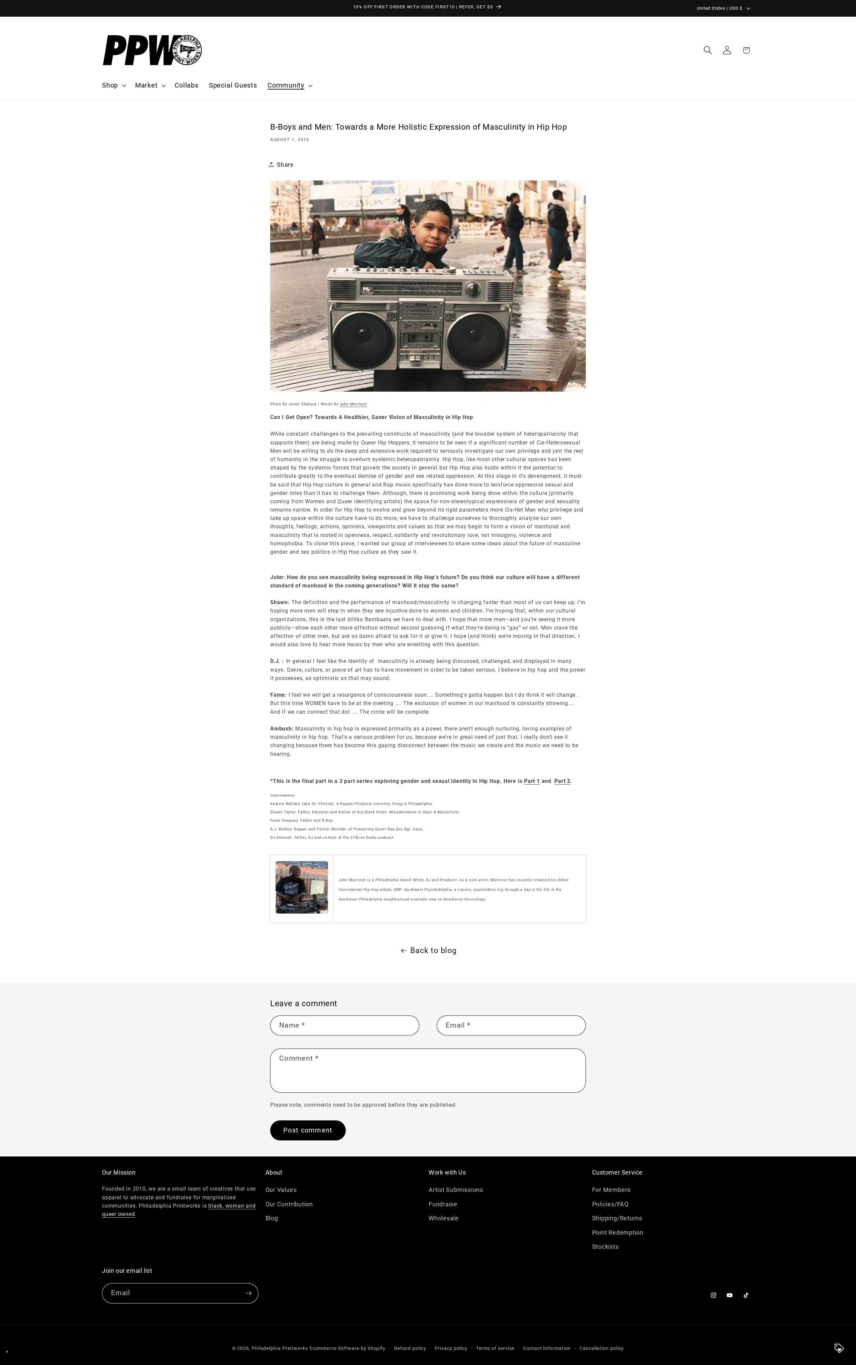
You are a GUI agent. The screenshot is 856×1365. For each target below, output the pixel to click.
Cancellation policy (601, 1348)
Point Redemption (618, 1232)
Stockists (605, 1246)
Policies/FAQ (610, 1203)
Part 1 (532, 781)
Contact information (547, 1348)
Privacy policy (451, 1348)
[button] (113, 85)
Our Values (281, 1189)
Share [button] (285, 164)
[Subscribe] (248, 1293)
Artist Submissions (456, 1189)
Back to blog (433, 950)
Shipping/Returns (617, 1218)
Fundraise (443, 1203)
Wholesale (444, 1218)
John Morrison (353, 404)
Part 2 (562, 781)
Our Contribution (289, 1203)
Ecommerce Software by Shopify (348, 1348)
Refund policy (410, 1348)
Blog (271, 1218)
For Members (611, 1189)
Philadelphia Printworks (280, 1348)
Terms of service (495, 1348)
